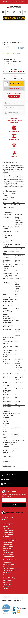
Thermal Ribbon (7, 584)
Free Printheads (7, 572)
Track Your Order (7, 544)
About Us (5, 526)
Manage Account (7, 542)
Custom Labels (7, 562)
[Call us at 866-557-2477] (2, 517)
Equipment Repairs (8, 554)
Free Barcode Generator (9, 564)
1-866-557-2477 (9, 71)
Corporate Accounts (8, 570)
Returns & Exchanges (8, 546)
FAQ (4, 574)
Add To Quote (14, 88)
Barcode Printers (7, 580)
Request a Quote (7, 550)
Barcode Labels (7, 582)
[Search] (8, 12)
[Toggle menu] (3, 12)
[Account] (19, 12)
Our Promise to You (8, 530)
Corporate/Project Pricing (10, 568)
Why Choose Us (7, 528)
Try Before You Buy (8, 552)
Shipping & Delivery (8, 548)
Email (17, 71)
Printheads (6, 586)
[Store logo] (13, 513)
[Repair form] (14, 12)
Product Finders (7, 566)
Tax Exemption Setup (8, 556)
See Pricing (14, 96)
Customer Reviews (8, 532)
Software (5, 588)
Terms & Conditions (8, 534)
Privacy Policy (6, 536)
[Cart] (25, 12)
